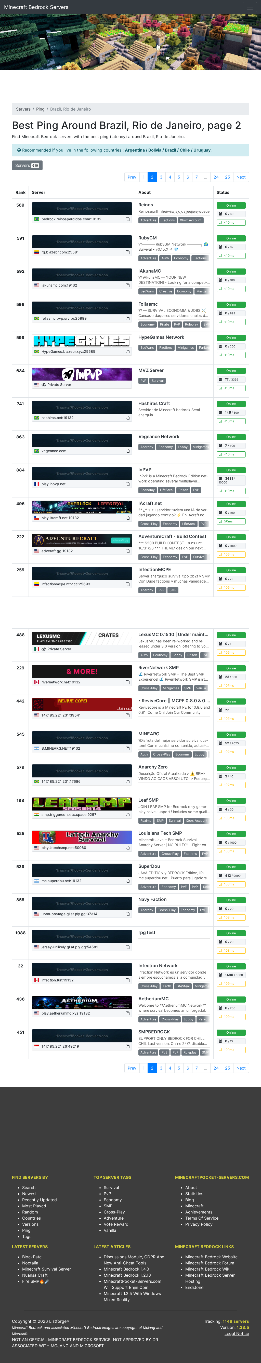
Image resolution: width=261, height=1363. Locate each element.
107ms (229, 685)
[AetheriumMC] (82, 1002)
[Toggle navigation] (250, 7)
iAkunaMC (149, 271)
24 (216, 177)
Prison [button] (183, 490)
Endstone (194, 1287)
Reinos (145, 204)
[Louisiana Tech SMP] (82, 837)
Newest (29, 1193)
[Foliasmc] (82, 308)
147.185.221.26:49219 (60, 1046)
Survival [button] (158, 381)
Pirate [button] (164, 324)
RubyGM (147, 237)
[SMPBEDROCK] (82, 1035)
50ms (228, 521)
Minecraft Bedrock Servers (36, 7)
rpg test (146, 932)
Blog (189, 1199)
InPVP (144, 469)
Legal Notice (237, 1333)
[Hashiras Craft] (82, 407)
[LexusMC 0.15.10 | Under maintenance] (82, 638)
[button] (128, 219)
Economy (113, 1199)
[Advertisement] (130, 88)
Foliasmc (148, 304)
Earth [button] (167, 986)
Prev (132, 177)
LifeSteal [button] (166, 490)
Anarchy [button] (146, 447)
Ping (40, 109)
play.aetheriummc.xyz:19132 (65, 1013)
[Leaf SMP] (82, 804)
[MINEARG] (82, 737)
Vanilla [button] (201, 688)
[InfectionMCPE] (82, 573)
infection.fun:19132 (57, 980)
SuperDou (149, 866)
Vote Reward (116, 1224)
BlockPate (32, 1256)
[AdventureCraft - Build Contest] (82, 540)
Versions (30, 1224)
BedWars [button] (147, 291)
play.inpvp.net (53, 484)
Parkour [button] (205, 347)
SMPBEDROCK (154, 1031)
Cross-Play (114, 1211)
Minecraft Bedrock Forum (209, 1262)
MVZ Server (151, 370)
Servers (23, 109)
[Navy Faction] (82, 903)
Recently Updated (39, 1199)
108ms (229, 818)
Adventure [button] (148, 220)
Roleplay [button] (191, 324)
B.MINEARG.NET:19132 (60, 748)
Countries (31, 1218)
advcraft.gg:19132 (57, 551)
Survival (111, 1187)
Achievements (198, 1211)
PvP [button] (177, 324)
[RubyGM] (82, 241)
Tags (26, 1236)
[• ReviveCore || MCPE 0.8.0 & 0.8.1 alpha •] (82, 704)
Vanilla (110, 1230)
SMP (108, 1205)
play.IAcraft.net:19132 (60, 518)
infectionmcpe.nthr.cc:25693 (65, 584)
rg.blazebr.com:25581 (60, 252)
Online (231, 205)
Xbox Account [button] (191, 220)
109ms (229, 984)
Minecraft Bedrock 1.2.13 (127, 1275)
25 (227, 177)
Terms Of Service (201, 1218)
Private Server (58, 384)
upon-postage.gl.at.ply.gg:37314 (69, 914)
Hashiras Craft (154, 403)
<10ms (229, 222)
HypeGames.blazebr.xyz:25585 (68, 351)
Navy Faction (152, 899)
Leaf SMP (148, 800)
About (191, 1187)
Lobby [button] (183, 447)
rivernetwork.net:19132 (61, 682)
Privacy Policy (199, 1224)
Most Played (34, 1205)
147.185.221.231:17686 (61, 781)
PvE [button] (184, 887)
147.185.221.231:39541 (61, 715)
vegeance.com (53, 451)
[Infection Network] (82, 969)
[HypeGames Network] (82, 341)
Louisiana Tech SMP (160, 833)
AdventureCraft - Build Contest (172, 536)
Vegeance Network (158, 436)
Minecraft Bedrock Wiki (207, 1269)
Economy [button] (181, 258)
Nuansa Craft (35, 1275)
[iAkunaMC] (82, 274)
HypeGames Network (161, 337)
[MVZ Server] (82, 374)
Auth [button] (165, 258)
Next (241, 177)
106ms (229, 554)
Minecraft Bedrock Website (211, 1256)
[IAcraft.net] (82, 507)
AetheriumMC (153, 998)
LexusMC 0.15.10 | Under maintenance (179, 634)
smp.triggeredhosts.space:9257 (68, 814)
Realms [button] (145, 820)
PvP (107, 1193)
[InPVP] (82, 473)
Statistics (194, 1193)
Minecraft (194, 1205)
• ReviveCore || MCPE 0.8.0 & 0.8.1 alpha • (183, 700)
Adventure (114, 1218)
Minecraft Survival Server (46, 1269)
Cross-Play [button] (149, 524)
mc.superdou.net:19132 (61, 881)
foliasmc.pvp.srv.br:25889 (64, 318)
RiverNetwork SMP (158, 667)
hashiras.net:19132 (57, 417)
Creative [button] (165, 291)
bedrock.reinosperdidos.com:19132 (71, 219)
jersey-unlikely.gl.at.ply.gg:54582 (69, 947)
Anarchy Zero (153, 767)
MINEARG (148, 733)
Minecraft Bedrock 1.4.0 (126, 1269)
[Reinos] (82, 208)
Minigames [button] (205, 291)
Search (28, 1187)
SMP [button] (206, 324)
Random (30, 1211)
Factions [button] (168, 220)
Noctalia (30, 1262)
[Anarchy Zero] (82, 770)
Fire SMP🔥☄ (35, 1281)
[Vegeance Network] (82, 440)
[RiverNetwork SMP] (82, 671)
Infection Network (158, 965)
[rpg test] (82, 936)
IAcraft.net (150, 503)
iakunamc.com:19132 (59, 285)
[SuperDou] (82, 870)
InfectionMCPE (154, 569)
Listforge (58, 1321)
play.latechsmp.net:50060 (63, 847)
